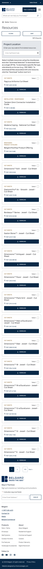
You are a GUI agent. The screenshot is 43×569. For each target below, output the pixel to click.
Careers (21, 539)
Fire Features (6, 542)
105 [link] (25, 469)
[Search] (38, 16)
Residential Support (25, 531)
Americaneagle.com (21, 566)
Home (7, 22)
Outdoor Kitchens (7, 539)
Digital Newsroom (24, 546)
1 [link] (11, 469)
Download (22, 90)
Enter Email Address (10, 497)
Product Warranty (24, 542)
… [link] (21, 469)
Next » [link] (31, 469)
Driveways (5, 531)
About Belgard (23, 528)
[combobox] (21, 53)
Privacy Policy (31, 562)
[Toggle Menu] (39, 9)
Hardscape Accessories (9, 546)
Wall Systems (6, 535)
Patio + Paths (6, 528)
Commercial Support (25, 535)
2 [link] (17, 469)
